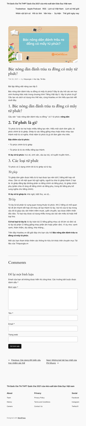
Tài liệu (42, 79)
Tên (10, 313)
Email (11, 324)
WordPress (22, 418)
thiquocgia (27, 79)
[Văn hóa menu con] (52, 13)
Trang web (13, 335)
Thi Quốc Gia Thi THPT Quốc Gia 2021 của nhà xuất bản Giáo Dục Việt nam (39, 3)
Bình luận (13, 287)
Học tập (36, 79)
